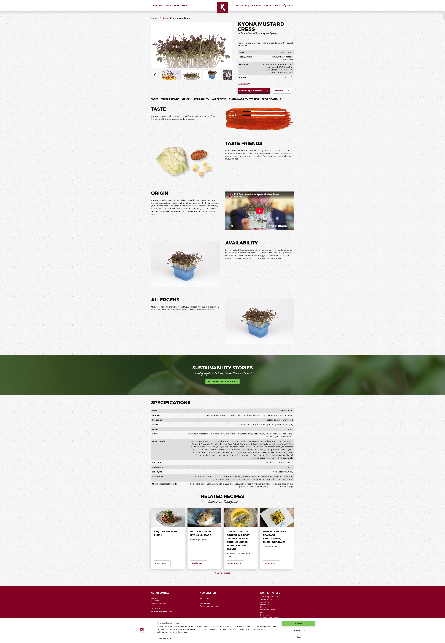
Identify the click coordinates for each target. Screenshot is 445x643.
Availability (201, 99)
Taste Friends (170, 99)
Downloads (265, 604)
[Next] (228, 74)
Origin (186, 99)
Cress (248, 39)
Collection (157, 5)
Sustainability (242, 5)
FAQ (262, 612)
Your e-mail (205, 603)
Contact (277, 5)
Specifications (271, 99)
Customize (297, 630)
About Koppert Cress (269, 597)
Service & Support (267, 599)
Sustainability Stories (244, 99)
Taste (154, 99)
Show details (162, 638)
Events (185, 5)
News (176, 5)
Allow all (298, 624)
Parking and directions (270, 618)
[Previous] (154, 74)
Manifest (264, 607)
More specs (243, 84)
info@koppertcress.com (161, 611)
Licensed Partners (268, 610)
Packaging (264, 615)
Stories (167, 5)
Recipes (267, 5)
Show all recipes (222, 573)
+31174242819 (156, 609)
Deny (299, 637)
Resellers (256, 5)
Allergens (219, 99)
